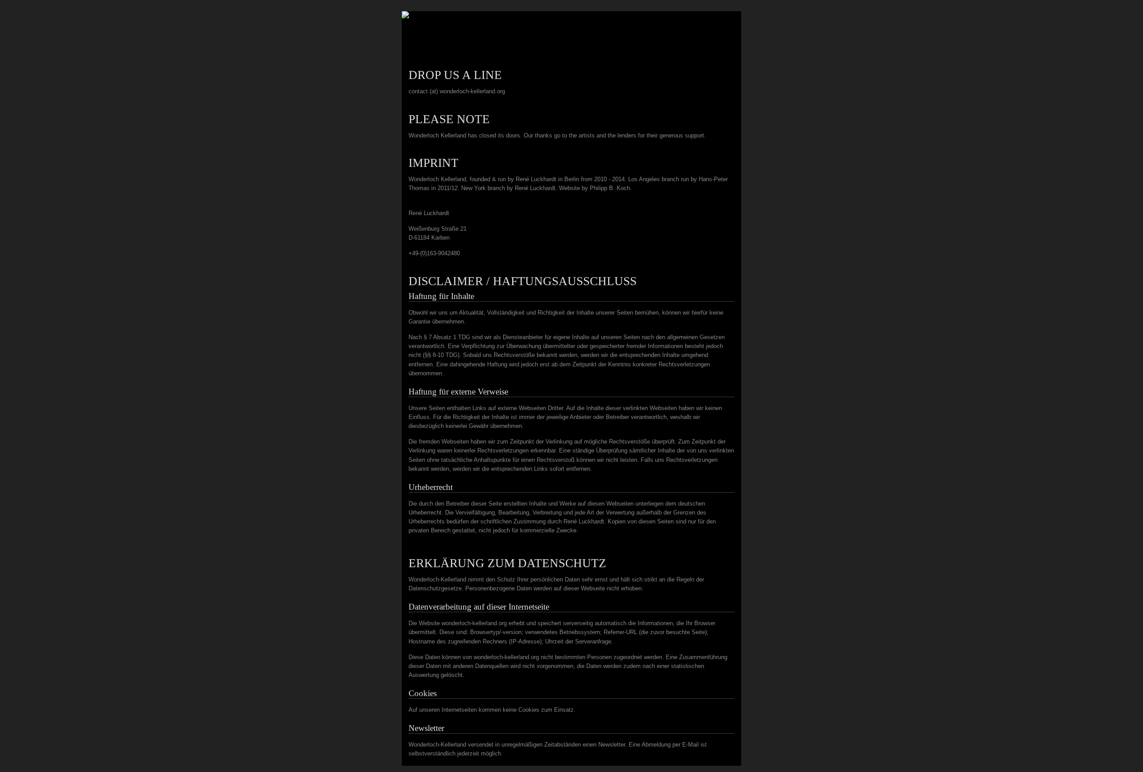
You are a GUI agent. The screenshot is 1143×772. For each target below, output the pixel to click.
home (661, 54)
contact (726, 54)
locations (691, 54)
